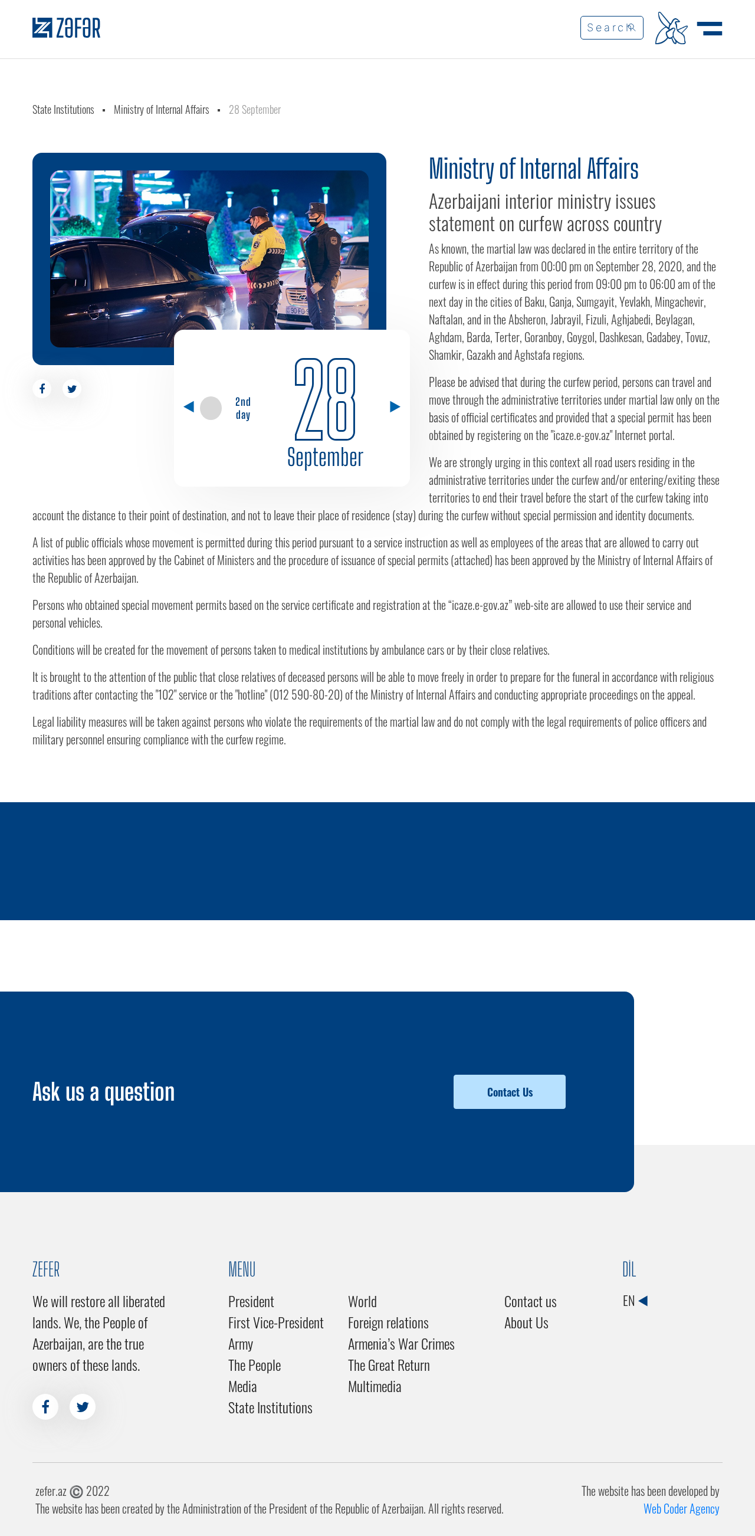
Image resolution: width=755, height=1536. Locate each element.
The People (254, 1364)
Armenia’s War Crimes (401, 1343)
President (251, 1300)
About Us (526, 1321)
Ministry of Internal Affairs (161, 109)
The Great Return (389, 1364)
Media (242, 1385)
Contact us (530, 1300)
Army (240, 1343)
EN (630, 1300)
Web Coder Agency (682, 1508)
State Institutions (63, 109)
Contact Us (510, 1092)
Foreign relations (388, 1321)
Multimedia (375, 1385)
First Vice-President (276, 1321)
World (362, 1300)
